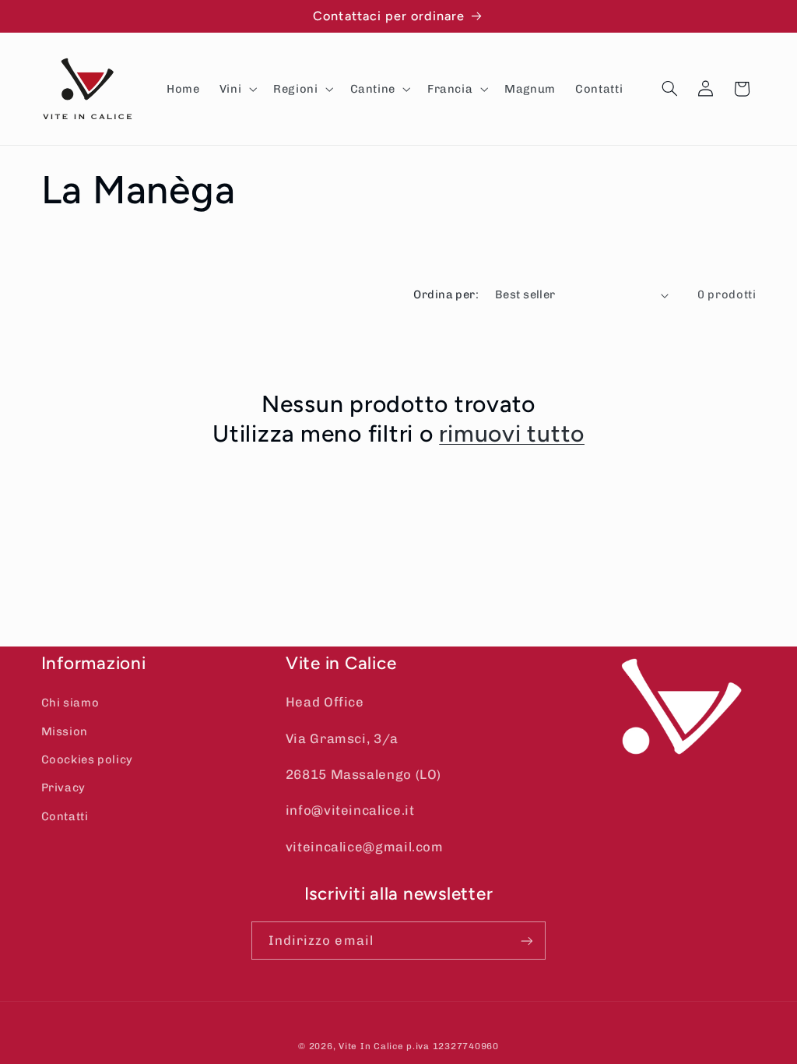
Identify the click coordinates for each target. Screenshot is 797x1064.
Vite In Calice (371, 1046)
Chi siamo (70, 703)
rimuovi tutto (512, 433)
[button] (236, 89)
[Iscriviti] (527, 940)
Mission (64, 731)
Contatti (65, 816)
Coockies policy (87, 759)
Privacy (63, 787)
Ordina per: (446, 294)
